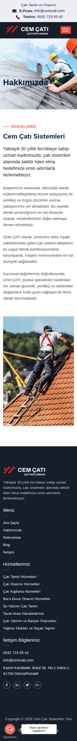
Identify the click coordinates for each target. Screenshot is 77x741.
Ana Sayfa (11, 523)
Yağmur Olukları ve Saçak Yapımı (29, 628)
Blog (6, 545)
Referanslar (12, 538)
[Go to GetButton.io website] (9, 737)
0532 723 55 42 (50, 17)
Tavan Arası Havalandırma (23, 614)
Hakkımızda (12, 530)
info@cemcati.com (49, 11)
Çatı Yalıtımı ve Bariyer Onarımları (29, 621)
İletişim (8, 552)
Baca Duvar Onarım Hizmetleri (26, 599)
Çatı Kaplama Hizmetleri (21, 591)
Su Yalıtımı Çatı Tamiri (20, 606)
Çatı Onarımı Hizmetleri (21, 584)
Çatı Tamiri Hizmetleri (19, 577)
